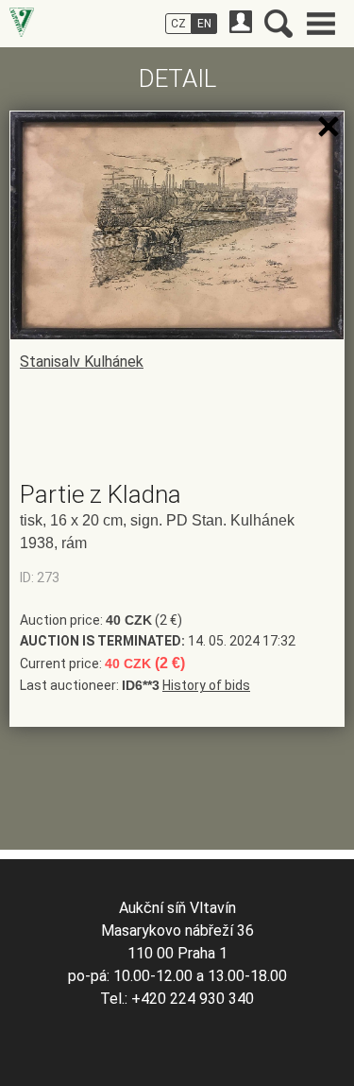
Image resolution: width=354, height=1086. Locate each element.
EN (204, 23)
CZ (178, 23)
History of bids (206, 685)
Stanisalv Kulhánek (81, 362)
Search (278, 23)
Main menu (321, 23)
